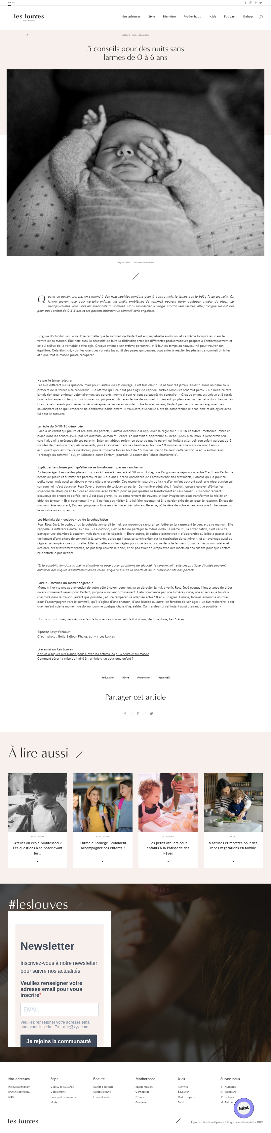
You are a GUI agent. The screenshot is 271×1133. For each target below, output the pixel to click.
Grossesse (141, 1102)
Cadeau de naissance (62, 1086)
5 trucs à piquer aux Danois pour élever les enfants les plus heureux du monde (93, 654)
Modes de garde (186, 1097)
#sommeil (164, 677)
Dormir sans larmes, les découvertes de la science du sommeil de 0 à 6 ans (91, 619)
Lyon (11, 1096)
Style (151, 16)
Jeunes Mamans (144, 1086)
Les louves (23, 1121)
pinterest (138, 713)
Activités (183, 1086)
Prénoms (140, 1097)
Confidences (142, 1091)
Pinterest (255, 2)
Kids (213, 16)
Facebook (245, 2)
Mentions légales (212, 1122)
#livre (125, 677)
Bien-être (169, 16)
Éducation (183, 1091)
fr (9, 2)
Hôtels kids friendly (19, 1086)
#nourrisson (143, 677)
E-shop (248, 16)
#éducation (107, 677)
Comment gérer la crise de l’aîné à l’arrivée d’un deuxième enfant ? (85, 658)
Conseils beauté (102, 1091)
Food (180, 1102)
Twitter (260, 2)
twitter (151, 713)
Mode (54, 1102)
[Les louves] (29, 17)
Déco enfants (58, 1091)
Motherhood (193, 16)
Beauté (99, 1078)
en (13, 2)
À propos (195, 1122)
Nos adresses (131, 16)
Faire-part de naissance (64, 1097)
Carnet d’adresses (103, 1086)
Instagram (250, 2)
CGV (260, 1122)
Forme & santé (101, 1097)
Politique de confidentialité (239, 1122)
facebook (125, 713)
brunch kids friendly (19, 1091)
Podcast (229, 16)
